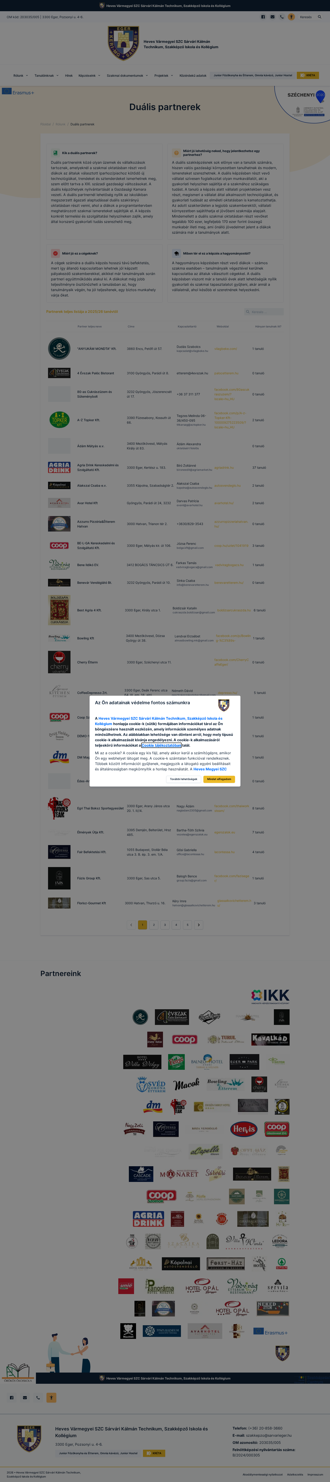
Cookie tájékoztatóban (161, 745)
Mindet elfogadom (219, 779)
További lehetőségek (183, 779)
